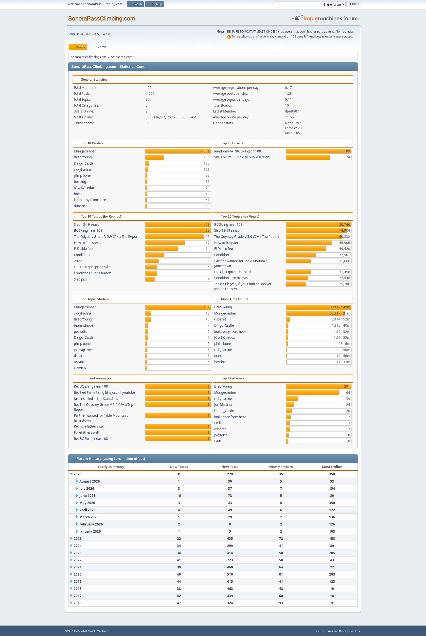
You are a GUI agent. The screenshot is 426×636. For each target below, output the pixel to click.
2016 (78, 603)
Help (319, 631)
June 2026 (87, 495)
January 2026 (90, 531)
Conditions (82, 255)
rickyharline (83, 169)
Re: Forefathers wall (89, 426)
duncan (79, 206)
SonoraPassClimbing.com (101, 18)
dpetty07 (292, 111)
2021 (78, 567)
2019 (78, 581)
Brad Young (83, 157)
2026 (78, 474)
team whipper (84, 325)
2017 (78, 596)
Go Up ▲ (355, 631)
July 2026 (86, 488)
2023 (78, 553)
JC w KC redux (84, 188)
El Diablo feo (83, 248)
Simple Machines (98, 631)
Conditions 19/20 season (92, 273)
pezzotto (80, 331)
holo (77, 194)
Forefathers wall (86, 432)
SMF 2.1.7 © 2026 (76, 631)
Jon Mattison (223, 404)
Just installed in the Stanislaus (96, 398)
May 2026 (87, 503)
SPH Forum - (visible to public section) (242, 157)
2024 (78, 545)
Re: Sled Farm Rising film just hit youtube (104, 392)
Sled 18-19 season (87, 224)
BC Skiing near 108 (88, 230)
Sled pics (80, 279)
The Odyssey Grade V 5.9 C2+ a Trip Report (106, 236)
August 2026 (89, 481)
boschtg (80, 181)
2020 (78, 574)
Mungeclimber (85, 151)
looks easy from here (90, 200)
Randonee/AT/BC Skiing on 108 (237, 151)
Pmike (219, 423)
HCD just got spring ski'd (92, 267)
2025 (78, 538)
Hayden (80, 368)
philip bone (82, 175)
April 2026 (87, 510)
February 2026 (91, 524)
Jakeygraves (83, 350)
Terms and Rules (335, 631)
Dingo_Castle (84, 163)
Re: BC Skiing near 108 (91, 386)
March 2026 (89, 517)
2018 (78, 588)
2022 (78, 261)
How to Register (86, 243)
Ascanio (80, 362)
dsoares (80, 356)
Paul (217, 441)
